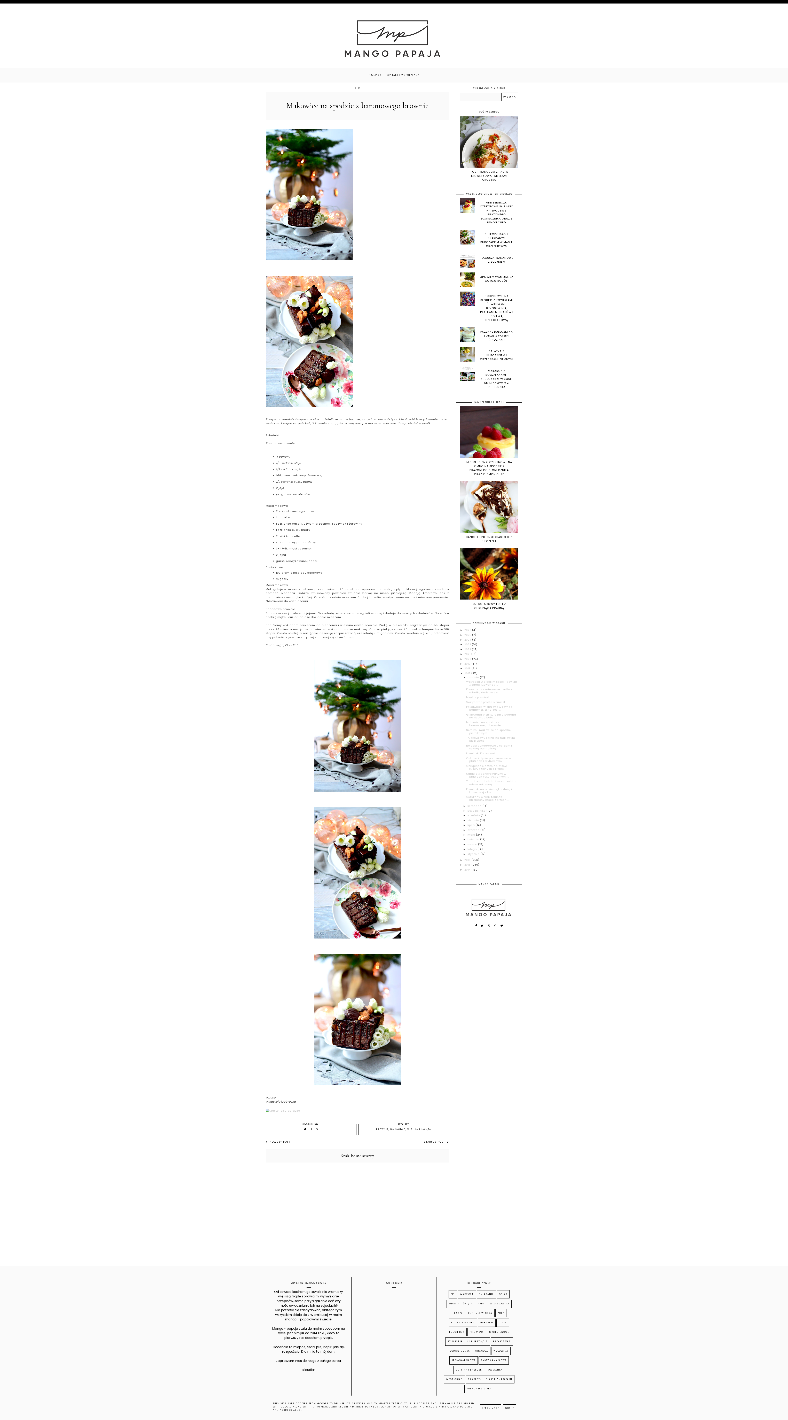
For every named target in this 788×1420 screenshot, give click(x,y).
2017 (467, 673)
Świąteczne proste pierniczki (486, 702)
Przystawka (502, 1341)
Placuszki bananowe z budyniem (496, 260)
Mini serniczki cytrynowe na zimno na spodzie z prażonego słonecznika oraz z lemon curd (496, 213)
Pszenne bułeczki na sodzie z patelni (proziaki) (496, 336)
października (477, 810)
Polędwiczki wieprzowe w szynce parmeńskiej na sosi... (489, 708)
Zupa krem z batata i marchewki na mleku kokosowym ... (492, 783)
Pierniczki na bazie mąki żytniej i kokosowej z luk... (489, 790)
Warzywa (467, 1294)
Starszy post (434, 1141)
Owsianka (495, 1369)
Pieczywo (476, 1332)
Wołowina (501, 1350)
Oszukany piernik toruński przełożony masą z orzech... (487, 798)
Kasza (458, 1313)
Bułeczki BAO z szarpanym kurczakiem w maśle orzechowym (496, 240)
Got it (509, 1408)
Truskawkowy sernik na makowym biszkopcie (490, 739)
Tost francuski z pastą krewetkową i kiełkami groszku (489, 176)
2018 (468, 668)
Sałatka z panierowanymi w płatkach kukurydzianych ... (487, 775)
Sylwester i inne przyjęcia (468, 1341)
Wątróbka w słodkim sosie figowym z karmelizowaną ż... (491, 683)
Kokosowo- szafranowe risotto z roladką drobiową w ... (489, 691)
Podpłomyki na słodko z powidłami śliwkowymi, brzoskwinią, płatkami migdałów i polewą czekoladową (496, 308)
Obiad (503, 1294)
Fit (453, 1294)
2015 (468, 864)
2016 (468, 860)
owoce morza (460, 1350)
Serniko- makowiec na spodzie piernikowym (488, 731)
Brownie (382, 1129)
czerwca (473, 830)
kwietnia (473, 839)
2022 (468, 649)
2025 (468, 635)
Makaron (486, 1322)
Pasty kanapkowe (493, 1360)
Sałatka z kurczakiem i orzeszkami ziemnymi (496, 355)
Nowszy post (280, 1141)
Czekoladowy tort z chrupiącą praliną (489, 606)
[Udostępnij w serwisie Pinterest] (317, 1129)
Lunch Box (456, 1332)
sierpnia (473, 820)
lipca (471, 825)
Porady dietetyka (479, 1388)
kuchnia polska (463, 1322)
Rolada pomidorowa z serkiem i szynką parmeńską (489, 747)
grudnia (473, 677)
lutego (472, 849)
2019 (468, 663)
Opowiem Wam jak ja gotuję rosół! (496, 279)
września (474, 815)
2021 (467, 654)
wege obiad (454, 1379)
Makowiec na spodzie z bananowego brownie (483, 723)
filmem (349, 637)
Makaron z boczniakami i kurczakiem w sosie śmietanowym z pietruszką (497, 379)
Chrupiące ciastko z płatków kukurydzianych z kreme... (486, 767)
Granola (481, 1350)
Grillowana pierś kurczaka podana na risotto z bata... (491, 716)
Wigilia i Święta (419, 1129)
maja (471, 834)
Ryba (481, 1303)
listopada (474, 806)
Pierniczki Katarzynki (480, 753)
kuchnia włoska (480, 1313)
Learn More (490, 1408)
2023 (468, 644)
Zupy (501, 1313)
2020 (468, 659)
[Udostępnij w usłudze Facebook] (312, 1129)
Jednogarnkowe (463, 1360)
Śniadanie (486, 1294)
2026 (468, 630)
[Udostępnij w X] (305, 1129)
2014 (468, 869)
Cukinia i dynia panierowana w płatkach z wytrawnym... (488, 759)
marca (472, 844)
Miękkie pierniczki (478, 697)
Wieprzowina (499, 1303)
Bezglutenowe (498, 1332)
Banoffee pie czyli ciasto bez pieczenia (489, 539)
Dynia (503, 1322)
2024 (468, 639)
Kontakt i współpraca (402, 75)
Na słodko (397, 1129)
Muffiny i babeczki (469, 1369)
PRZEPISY (375, 75)
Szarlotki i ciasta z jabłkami (490, 1379)
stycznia (474, 854)
